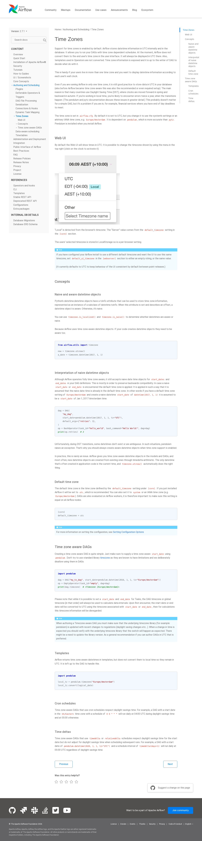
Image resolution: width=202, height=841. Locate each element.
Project (17, 170)
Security (17, 66)
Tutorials (17, 69)
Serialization (22, 104)
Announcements (119, 10)
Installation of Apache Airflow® (29, 62)
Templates (19, 193)
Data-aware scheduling (27, 131)
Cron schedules (193, 92)
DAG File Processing (26, 100)
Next (170, 764)
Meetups (65, 10)
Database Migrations (24, 220)
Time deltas (191, 100)
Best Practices (21, 150)
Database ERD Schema (25, 224)
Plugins (19, 89)
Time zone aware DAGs (30, 127)
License (17, 174)
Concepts (23, 124)
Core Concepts (21, 81)
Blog (134, 10)
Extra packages (21, 208)
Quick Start (19, 58)
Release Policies (22, 158)
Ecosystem (147, 10)
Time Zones (22, 116)
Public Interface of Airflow (27, 147)
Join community (180, 810)
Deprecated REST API (25, 201)
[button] (19, 31)
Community (50, 10)
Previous (63, 764)
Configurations (20, 205)
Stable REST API (22, 197)
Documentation (83, 10)
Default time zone (193, 72)
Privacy (17, 166)
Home (58, 29)
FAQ (15, 154)
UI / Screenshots (22, 77)
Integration (19, 143)
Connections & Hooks (27, 108)
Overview (18, 54)
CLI (15, 189)
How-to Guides (21, 73)
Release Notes (21, 162)
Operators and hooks (24, 185)
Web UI (21, 120)
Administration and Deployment (29, 139)
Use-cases (100, 10)
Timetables (22, 135)
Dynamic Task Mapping (27, 112)
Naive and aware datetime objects (193, 48)
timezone (105, 557)
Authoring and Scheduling (26, 85)
